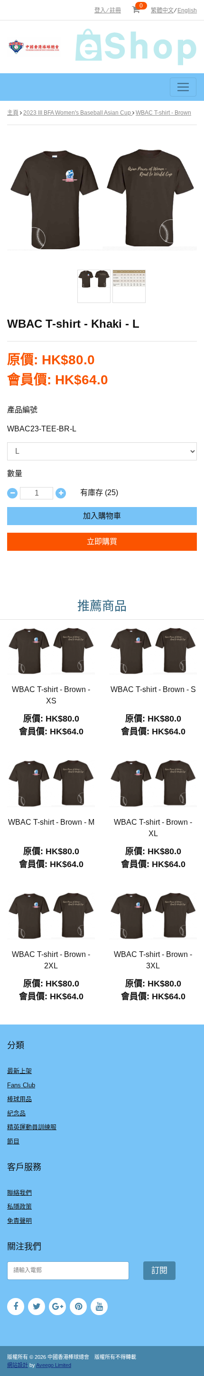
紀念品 (16, 1113)
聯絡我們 (19, 1192)
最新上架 (19, 1070)
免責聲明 (19, 1220)
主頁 (13, 112)
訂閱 (159, 1270)
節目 (13, 1141)
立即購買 (102, 541)
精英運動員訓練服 (31, 1127)
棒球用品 (19, 1099)
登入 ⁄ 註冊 (107, 10)
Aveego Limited (53, 1365)
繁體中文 (162, 10)
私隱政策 (19, 1206)
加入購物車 (102, 516)
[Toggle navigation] (183, 87)
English (187, 10)
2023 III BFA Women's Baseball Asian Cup (77, 112)
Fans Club (21, 1085)
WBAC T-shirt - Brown (163, 112)
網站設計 (17, 1365)
